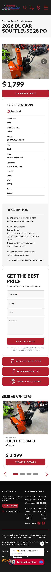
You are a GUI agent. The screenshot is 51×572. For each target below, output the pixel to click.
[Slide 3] (29, 474)
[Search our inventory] (25, 7)
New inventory (8, 21)
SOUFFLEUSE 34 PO (20, 441)
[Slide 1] (15, 474)
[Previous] (5, 474)
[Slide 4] (35, 474)
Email (12, 312)
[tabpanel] (35, 507)
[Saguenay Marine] (11, 7)
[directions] (38, 7)
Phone (12, 303)
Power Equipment (24, 21)
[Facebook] (43, 523)
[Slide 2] (22, 474)
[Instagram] (39, 523)
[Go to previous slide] (7, 61)
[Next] (46, 474)
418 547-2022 (12, 511)
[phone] (31, 7)
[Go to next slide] (44, 61)
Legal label (16, 111)
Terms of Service (30, 350)
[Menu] (46, 7)
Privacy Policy (16, 350)
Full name (13, 294)
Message (13, 320)
